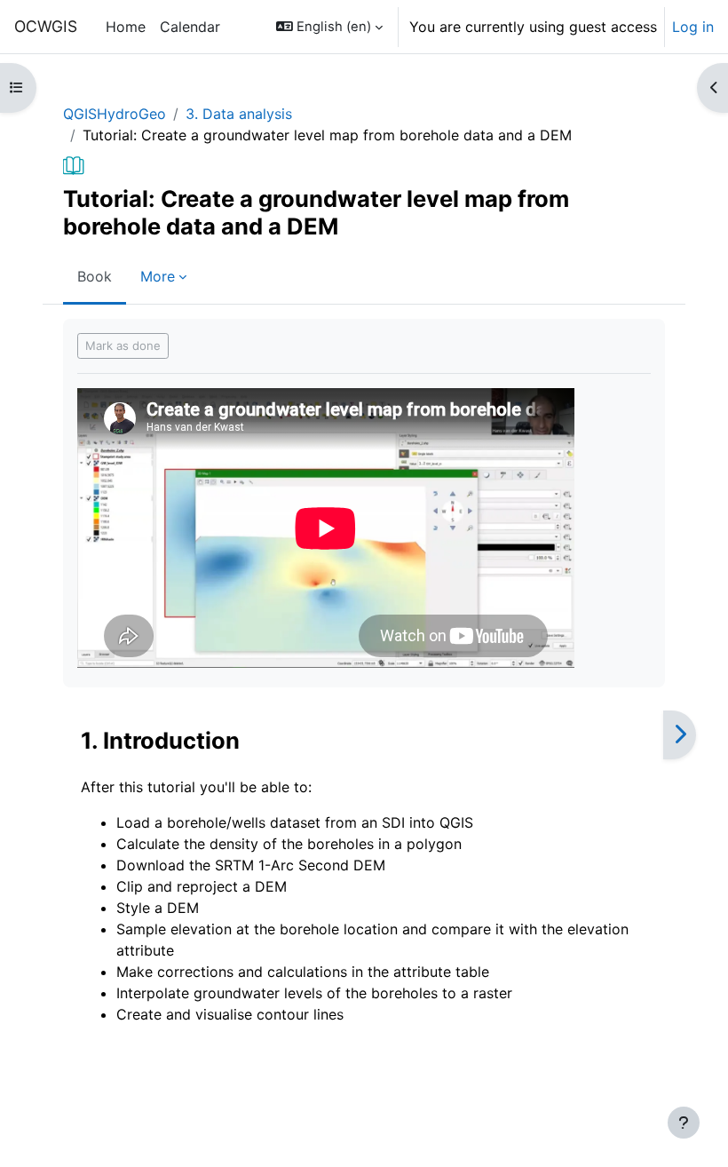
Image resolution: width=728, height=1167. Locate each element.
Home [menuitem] (126, 27)
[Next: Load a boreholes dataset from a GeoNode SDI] (679, 735)
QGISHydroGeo (114, 114)
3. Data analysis (239, 114)
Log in (693, 27)
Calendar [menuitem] (190, 27)
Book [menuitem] (94, 276)
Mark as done (123, 345)
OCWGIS (45, 26)
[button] (329, 26)
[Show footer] (684, 1123)
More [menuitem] (157, 276)
